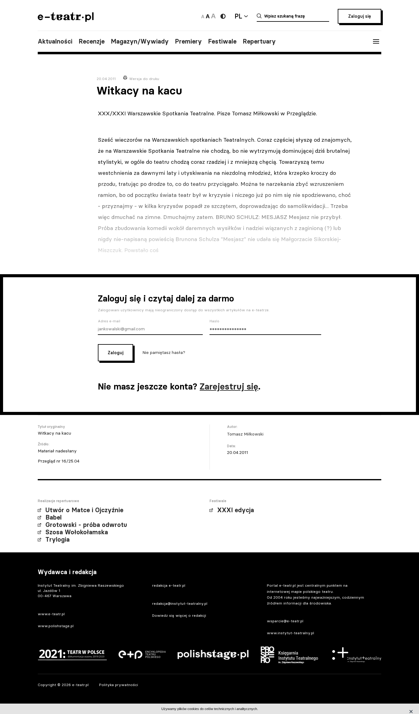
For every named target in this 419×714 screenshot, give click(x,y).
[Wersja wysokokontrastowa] (223, 16)
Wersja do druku (144, 78)
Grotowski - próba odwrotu (86, 524)
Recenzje (92, 41)
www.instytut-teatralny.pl (290, 633)
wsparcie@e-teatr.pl (285, 621)
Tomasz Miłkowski (245, 434)
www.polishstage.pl (56, 626)
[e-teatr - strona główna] (66, 19)
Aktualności (55, 41)
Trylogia (57, 539)
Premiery (188, 41)
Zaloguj (115, 352)
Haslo (214, 321)
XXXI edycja (235, 510)
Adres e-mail (109, 321)
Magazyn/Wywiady (140, 41)
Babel (53, 517)
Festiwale (222, 41)
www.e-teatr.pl (51, 614)
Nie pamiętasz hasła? (163, 352)
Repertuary (259, 41)
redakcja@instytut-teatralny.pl (179, 603)
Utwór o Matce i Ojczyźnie (84, 510)
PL (238, 16)
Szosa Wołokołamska (76, 532)
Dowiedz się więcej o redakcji (179, 615)
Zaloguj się (359, 16)
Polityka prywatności (118, 684)
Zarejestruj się (229, 386)
